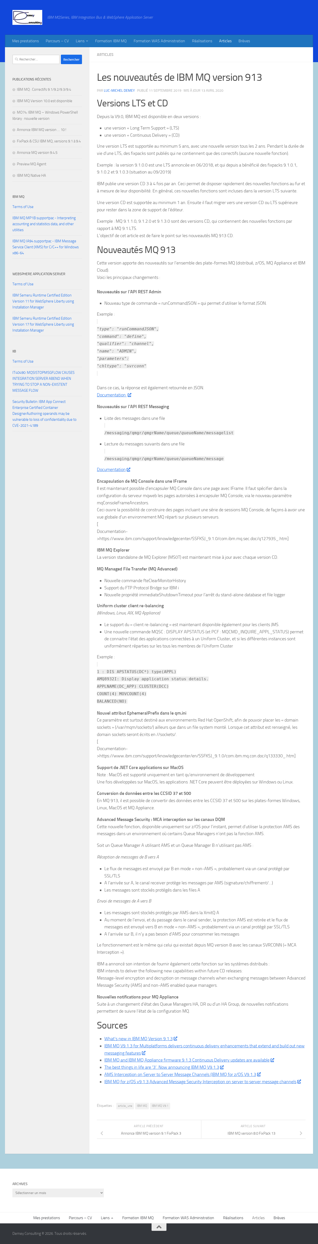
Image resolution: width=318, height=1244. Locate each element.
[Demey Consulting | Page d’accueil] (27, 17)
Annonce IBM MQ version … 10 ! (41, 130)
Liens (80, 41)
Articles (225, 41)
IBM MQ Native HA (31, 175)
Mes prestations (25, 41)
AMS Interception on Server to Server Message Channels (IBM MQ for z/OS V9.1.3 (180, 1074)
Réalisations (202, 41)
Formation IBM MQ (111, 41)
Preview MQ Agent (31, 164)
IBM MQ (142, 1106)
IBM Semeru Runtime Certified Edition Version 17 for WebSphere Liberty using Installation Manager (43, 324)
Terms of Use (23, 207)
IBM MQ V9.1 (160, 1106)
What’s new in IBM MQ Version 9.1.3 (138, 1038)
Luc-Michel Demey (119, 90)
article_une (125, 1106)
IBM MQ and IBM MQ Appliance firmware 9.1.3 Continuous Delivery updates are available (187, 1060)
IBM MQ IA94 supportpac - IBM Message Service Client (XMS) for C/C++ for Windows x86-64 (45, 247)
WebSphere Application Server (38, 274)
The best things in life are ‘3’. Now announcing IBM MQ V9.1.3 (161, 1067)
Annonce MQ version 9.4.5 (37, 152)
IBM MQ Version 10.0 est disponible (44, 101)
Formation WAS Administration (159, 41)
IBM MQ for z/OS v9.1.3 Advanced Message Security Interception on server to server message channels (200, 1081)
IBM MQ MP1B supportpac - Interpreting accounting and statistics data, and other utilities (44, 224)
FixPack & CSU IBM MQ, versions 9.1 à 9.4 (49, 141)
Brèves (244, 41)
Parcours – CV (57, 41)
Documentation (112, 395)
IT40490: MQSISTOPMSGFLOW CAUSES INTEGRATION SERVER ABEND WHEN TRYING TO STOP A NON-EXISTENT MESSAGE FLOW (43, 381)
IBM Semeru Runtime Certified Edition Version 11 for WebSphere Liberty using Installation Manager (43, 301)
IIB (14, 351)
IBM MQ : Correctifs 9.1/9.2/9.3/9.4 (44, 89)
